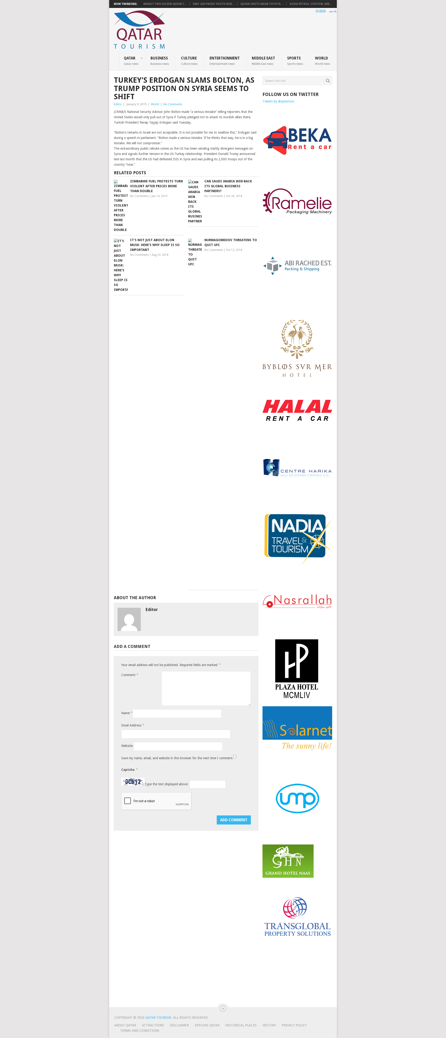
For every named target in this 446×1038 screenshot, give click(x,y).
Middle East (263, 60)
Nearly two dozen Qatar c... (165, 4)
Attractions (153, 1025)
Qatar (131, 60)
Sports (295, 60)
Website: (127, 746)
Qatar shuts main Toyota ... (261, 4)
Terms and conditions (139, 1030)
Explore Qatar (207, 1025)
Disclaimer (179, 1025)
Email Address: (132, 725)
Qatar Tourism (158, 1017)
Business (160, 60)
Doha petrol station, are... (311, 4)
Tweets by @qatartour (278, 101)
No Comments (172, 104)
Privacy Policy (294, 1025)
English (321, 10)
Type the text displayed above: (166, 784)
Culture (189, 60)
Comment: (129, 675)
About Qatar (125, 1025)
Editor (118, 104)
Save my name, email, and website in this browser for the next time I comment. (177, 758)
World (322, 60)
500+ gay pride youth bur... (213, 4)
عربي (333, 10)
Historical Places (241, 1025)
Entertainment (225, 60)
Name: (126, 713)
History (269, 1025)
